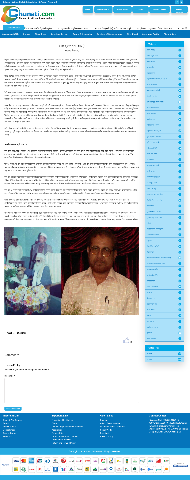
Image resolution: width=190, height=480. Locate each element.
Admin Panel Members (111, 423)
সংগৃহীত (149, 315)
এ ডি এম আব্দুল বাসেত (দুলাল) (155, 102)
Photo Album (170, 34)
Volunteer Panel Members (112, 426)
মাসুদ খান (149, 240)
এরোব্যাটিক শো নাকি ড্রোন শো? (177, 28)
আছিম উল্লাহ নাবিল (152, 56)
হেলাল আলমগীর (151, 339)
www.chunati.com (94, 451)
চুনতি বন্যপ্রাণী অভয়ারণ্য (154, 136)
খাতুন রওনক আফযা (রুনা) (154, 131)
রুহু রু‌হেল (149, 292)
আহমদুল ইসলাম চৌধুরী (153, 90)
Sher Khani (132, 34)
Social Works (106, 430)
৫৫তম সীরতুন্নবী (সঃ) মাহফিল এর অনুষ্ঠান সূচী (99, 28)
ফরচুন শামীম (150, 206)
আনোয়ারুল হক (151, 73)
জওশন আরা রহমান (152, 154)
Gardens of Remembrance (110, 34)
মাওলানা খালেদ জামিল (153, 235)
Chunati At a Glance (12, 420)
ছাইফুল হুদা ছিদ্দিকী (152, 148)
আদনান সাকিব (150, 67)
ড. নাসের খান (150, 160)
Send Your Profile (150, 34)
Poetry (149, 359)
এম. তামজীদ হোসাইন (153, 108)
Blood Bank (40, 34)
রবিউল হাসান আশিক (152, 287)
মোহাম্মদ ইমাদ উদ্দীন (152, 275)
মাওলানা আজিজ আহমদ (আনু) (155, 229)
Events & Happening (82, 34)
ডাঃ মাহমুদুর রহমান (152, 183)
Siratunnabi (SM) (10, 34)
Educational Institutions (62, 420)
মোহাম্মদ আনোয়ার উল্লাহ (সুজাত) (156, 264)
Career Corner (10, 433)
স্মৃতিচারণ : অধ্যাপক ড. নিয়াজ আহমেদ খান (141, 28)
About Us (7, 436)
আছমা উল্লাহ (151, 50)
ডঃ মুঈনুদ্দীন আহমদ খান (153, 177)
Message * (9, 376)
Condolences (9, 430)
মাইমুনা (149, 223)
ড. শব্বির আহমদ (151, 171)
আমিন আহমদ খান (152, 85)
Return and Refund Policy (64, 443)
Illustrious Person (59, 34)
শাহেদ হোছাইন (151, 310)
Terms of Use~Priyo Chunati (65, 436)
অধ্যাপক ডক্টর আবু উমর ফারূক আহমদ (59, 28)
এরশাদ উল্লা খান (151, 113)
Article (149, 354)
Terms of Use (58, 433)
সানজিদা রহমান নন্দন (152, 327)
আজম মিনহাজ (151, 61)
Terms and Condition (61, 439)
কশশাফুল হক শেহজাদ (153, 125)
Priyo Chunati (9, 426)
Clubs (54, 423)
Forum (6, 423)
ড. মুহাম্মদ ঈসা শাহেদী (153, 165)
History (26, 34)
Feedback (105, 433)
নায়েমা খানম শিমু (151, 188)
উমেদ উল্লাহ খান (151, 96)
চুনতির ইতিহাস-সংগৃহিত (153, 142)
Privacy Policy (106, 436)
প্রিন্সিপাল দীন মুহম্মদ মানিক (154, 200)
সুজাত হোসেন (150, 321)
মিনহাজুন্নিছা (150, 252)
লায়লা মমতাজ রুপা (152, 304)
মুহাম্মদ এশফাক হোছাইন (153, 212)
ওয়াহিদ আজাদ (151, 119)
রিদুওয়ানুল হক (151, 298)
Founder (104, 420)
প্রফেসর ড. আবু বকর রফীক (155, 194)
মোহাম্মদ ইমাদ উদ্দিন (152, 269)
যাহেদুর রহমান (151, 281)
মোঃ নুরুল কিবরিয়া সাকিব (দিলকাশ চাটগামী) (159, 258)
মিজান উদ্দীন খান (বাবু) (153, 246)
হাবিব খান (149, 333)
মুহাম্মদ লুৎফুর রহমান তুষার (154, 217)
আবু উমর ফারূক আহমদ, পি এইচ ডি (157, 79)
